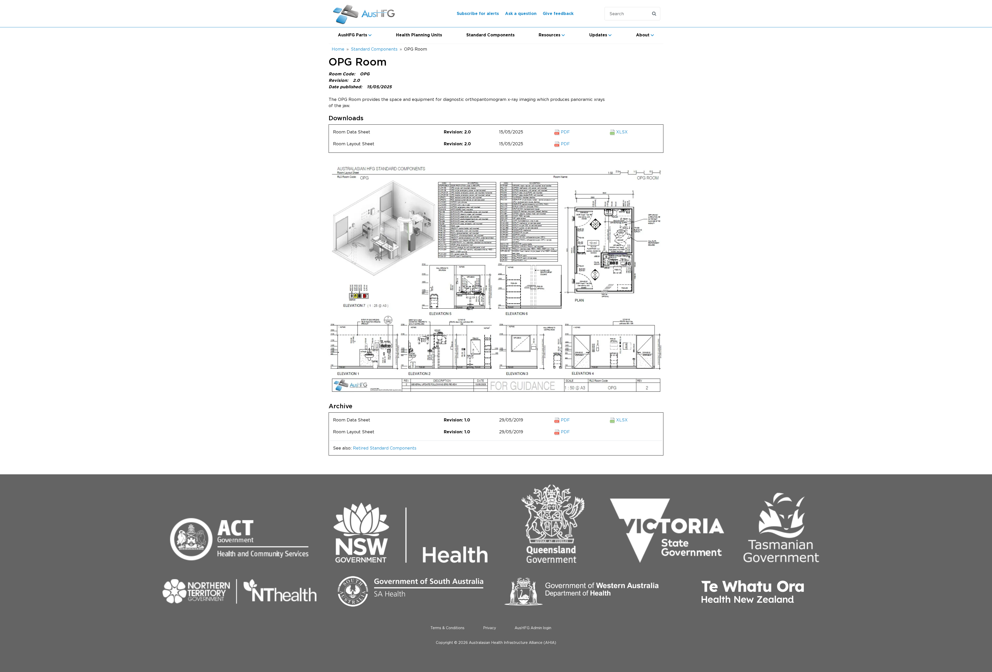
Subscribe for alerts (478, 14)
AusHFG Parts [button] (352, 35)
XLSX (621, 132)
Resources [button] (549, 35)
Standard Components (490, 35)
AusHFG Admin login (533, 628)
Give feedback (558, 14)
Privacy (489, 628)
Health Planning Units (419, 35)
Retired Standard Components (384, 448)
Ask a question (521, 14)
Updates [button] (598, 35)
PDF (565, 132)
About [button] (642, 35)
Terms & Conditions (447, 628)
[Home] (370, 13)
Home (338, 49)
